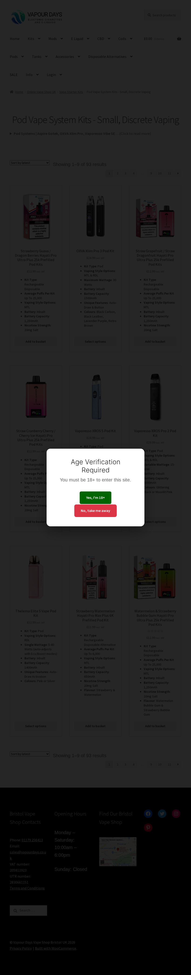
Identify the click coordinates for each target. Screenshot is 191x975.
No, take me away (95, 510)
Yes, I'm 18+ (95, 497)
